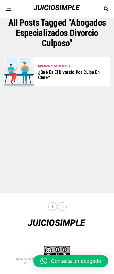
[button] (70, 261)
